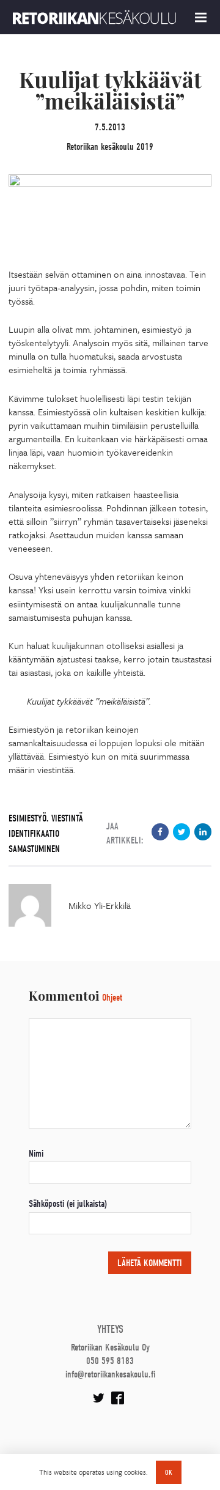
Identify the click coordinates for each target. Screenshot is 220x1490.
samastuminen (34, 848)
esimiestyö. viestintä (46, 818)
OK (168, 1472)
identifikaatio (34, 833)
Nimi (36, 1153)
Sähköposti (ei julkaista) (68, 1203)
